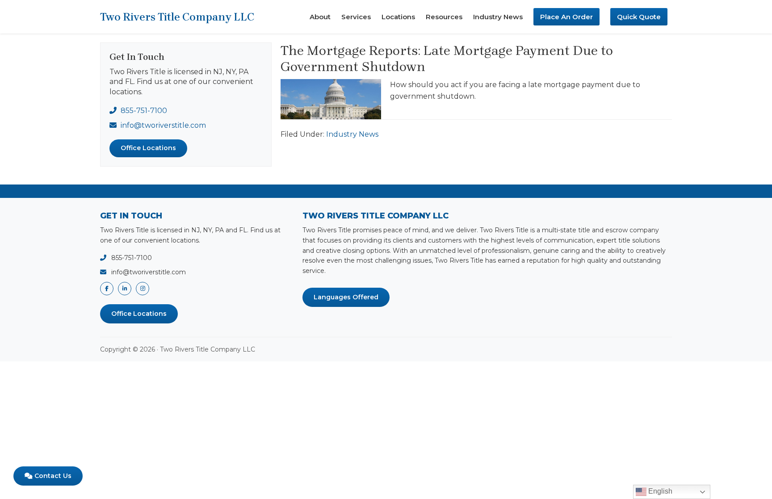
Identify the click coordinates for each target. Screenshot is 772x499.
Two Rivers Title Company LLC (177, 17)
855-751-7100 (144, 110)
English (659, 491)
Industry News (352, 134)
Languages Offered (346, 297)
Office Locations (148, 148)
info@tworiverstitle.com (163, 125)
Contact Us (52, 476)
